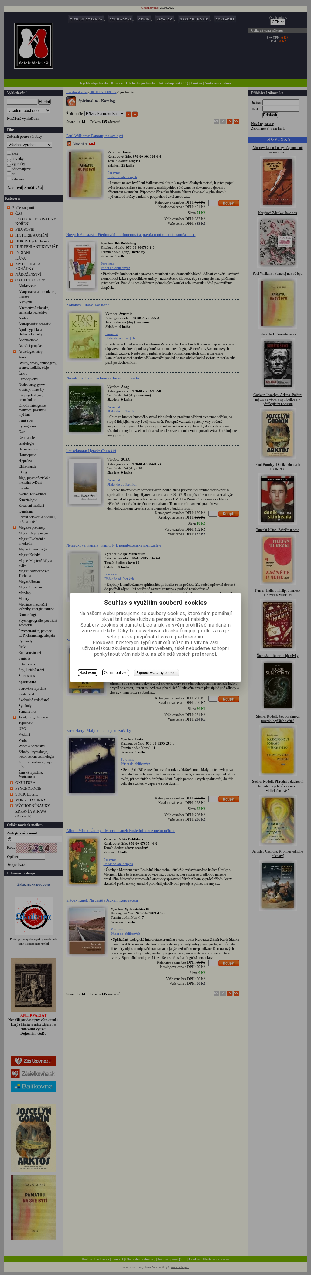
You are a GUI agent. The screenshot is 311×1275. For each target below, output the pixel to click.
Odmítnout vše (116, 673)
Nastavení (87, 673)
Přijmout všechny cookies (156, 673)
